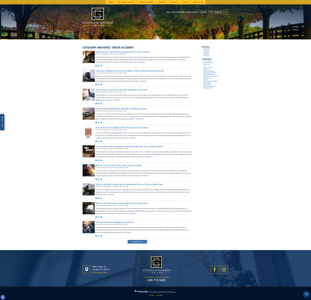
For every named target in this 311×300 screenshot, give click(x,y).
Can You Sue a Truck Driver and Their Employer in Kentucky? (121, 90)
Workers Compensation (210, 86)
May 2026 (206, 54)
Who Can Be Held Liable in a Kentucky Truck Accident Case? (122, 203)
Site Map (151, 295)
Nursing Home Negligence (210, 76)
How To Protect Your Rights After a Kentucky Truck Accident (122, 127)
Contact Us (198, 2)
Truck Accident (207, 83)
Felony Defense (207, 67)
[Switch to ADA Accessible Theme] (2, 297)
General (205, 69)
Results (174, 2)
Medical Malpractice (209, 71)
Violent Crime (207, 84)
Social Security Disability (210, 81)
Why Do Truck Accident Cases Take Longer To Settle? (119, 165)
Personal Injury (207, 78)
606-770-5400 (211, 12)
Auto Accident (207, 61)
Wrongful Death (207, 88)
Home (110, 2)
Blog (185, 2)
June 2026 (206, 52)
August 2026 (206, 49)
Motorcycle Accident (209, 74)
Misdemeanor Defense (209, 73)
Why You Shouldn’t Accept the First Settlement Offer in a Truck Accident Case (129, 184)
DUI (204, 66)
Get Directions (99, 273)
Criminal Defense (208, 62)
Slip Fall (205, 79)
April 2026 (206, 55)
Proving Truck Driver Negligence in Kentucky (115, 222)
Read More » (142, 62)
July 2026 (206, 50)
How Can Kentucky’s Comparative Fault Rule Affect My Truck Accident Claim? (129, 146)
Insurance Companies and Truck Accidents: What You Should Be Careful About (130, 71)
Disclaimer (159, 295)
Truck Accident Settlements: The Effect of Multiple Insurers (121, 109)
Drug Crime (206, 64)
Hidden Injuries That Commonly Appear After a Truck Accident (123, 52)
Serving (162, 2)
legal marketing (161, 292)
